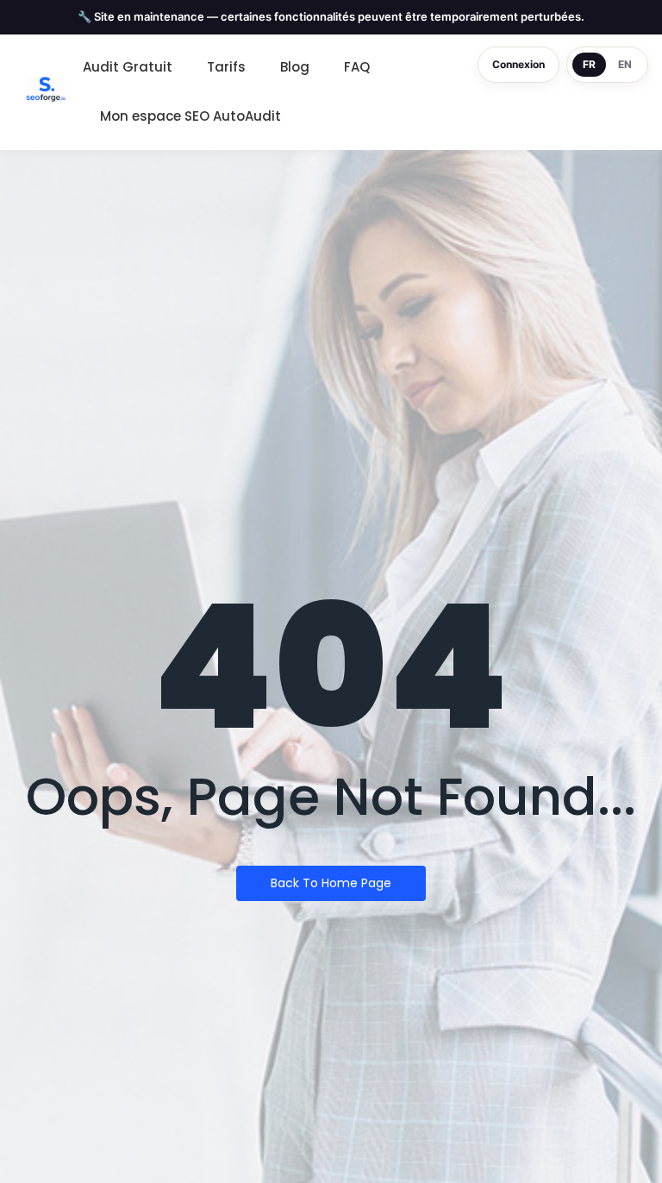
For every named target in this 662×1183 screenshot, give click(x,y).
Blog (294, 67)
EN (625, 64)
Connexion (518, 64)
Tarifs (226, 67)
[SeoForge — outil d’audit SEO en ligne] (46, 89)
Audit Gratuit (127, 67)
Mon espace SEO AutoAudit (190, 116)
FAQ (357, 67)
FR (589, 64)
